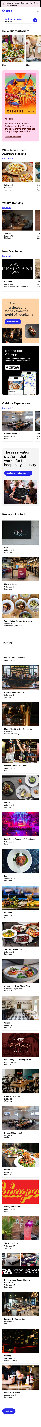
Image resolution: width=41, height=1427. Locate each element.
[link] (17, 177)
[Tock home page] (7, 10)
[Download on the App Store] (20, 367)
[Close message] (37, 4)
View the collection (13, 137)
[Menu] (37, 10)
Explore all (6, 158)
